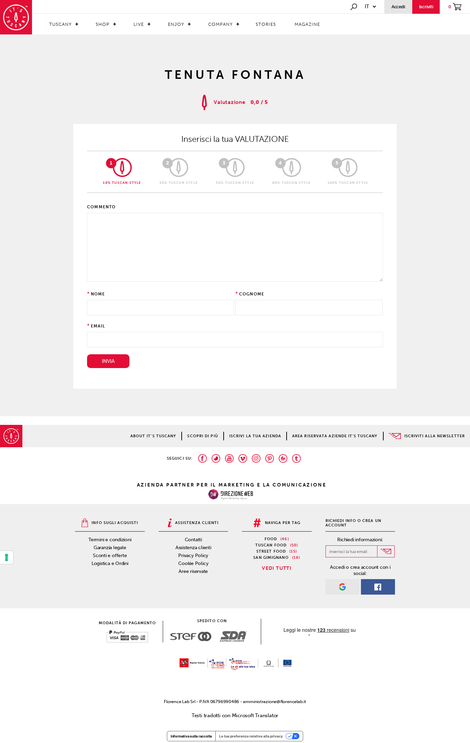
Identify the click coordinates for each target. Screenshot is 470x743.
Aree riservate (193, 571)
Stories (266, 24)
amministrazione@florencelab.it (274, 701)
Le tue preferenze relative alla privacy (251, 736)
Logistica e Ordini (110, 563)
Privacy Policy (193, 555)
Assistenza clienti (193, 548)
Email (98, 326)
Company (220, 24)
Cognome (251, 294)
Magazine (307, 24)
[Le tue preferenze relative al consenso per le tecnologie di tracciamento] (6, 557)
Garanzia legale (110, 548)
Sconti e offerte (110, 555)
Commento (101, 207)
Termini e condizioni (109, 540)
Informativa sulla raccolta (191, 736)
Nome (98, 294)
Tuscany (60, 24)
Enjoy (176, 24)
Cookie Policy (193, 563)
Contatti (193, 540)
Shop (102, 24)
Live (138, 24)
